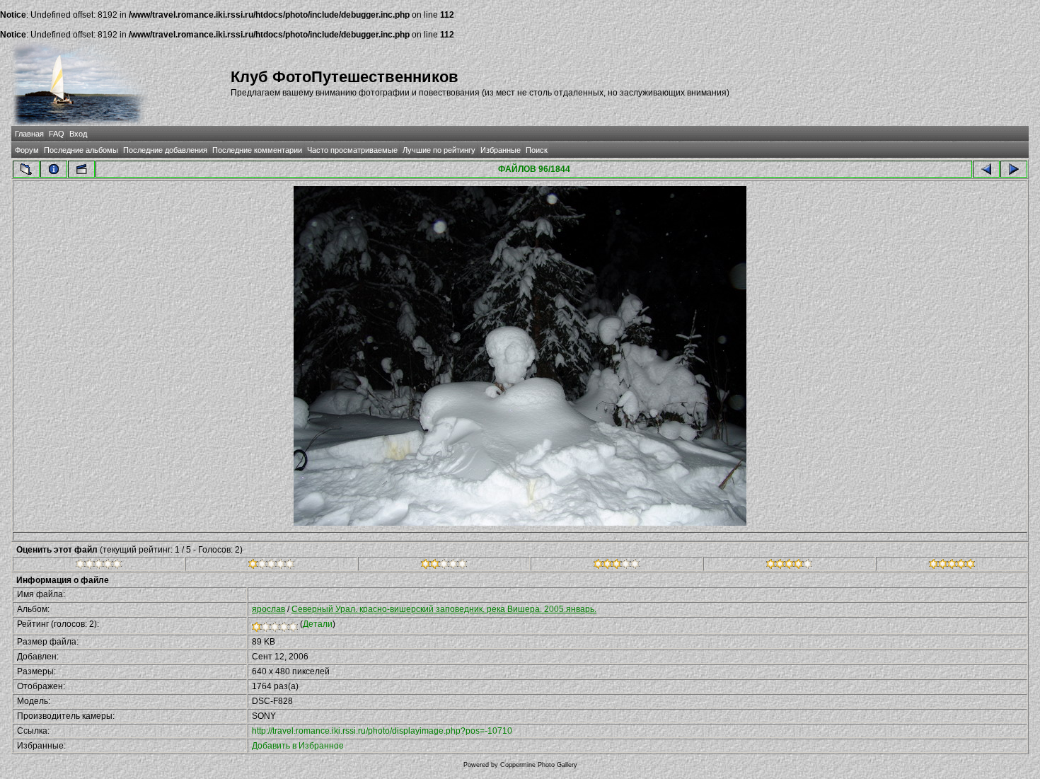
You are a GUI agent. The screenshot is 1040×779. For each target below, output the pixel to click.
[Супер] (952, 566)
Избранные (500, 150)
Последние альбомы (81, 150)
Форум (27, 150)
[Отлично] (789, 566)
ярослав (268, 609)
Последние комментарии (257, 150)
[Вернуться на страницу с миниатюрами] (26, 169)
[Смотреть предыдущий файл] (986, 169)
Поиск (537, 150)
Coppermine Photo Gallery (538, 764)
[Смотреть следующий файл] (1014, 169)
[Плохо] (271, 566)
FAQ (56, 133)
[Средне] (444, 566)
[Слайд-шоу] (81, 169)
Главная (29, 133)
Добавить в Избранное (298, 746)
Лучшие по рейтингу (439, 150)
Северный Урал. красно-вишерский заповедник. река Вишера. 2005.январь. (443, 609)
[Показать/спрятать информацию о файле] (54, 169)
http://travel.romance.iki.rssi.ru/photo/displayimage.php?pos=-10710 (382, 731)
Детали (318, 624)
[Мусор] (99, 566)
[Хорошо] (617, 566)
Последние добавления (165, 150)
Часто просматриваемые (352, 150)
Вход (78, 133)
